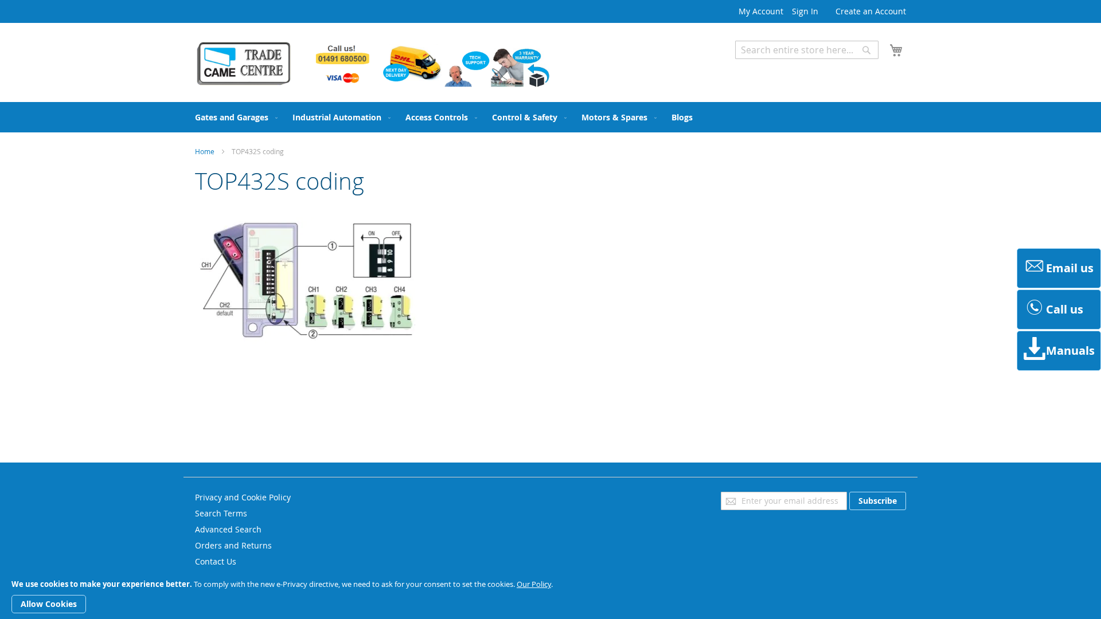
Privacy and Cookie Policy (243, 497)
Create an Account (870, 11)
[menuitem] (234, 117)
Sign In (805, 11)
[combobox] (807, 50)
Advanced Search (768, 67)
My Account (761, 11)
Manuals (1070, 350)
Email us (1070, 268)
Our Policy (534, 584)
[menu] (551, 117)
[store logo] (372, 64)
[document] (550, 596)
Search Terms (221, 513)
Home (204, 151)
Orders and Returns (233, 545)
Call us (1064, 309)
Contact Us (215, 561)
